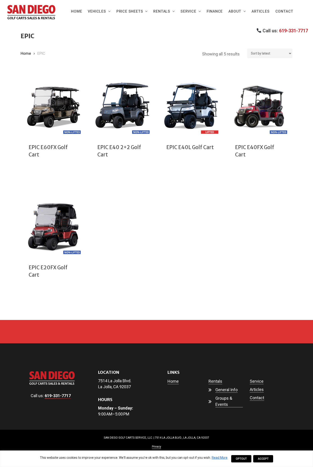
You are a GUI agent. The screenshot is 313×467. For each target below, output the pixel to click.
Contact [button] (257, 397)
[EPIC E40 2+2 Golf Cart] (122, 107)
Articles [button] (257, 389)
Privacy (156, 446)
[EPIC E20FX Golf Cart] (53, 227)
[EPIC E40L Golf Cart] (191, 107)
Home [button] (173, 381)
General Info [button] (226, 389)
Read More (220, 457)
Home (26, 53)
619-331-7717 (293, 30)
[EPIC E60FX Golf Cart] (53, 107)
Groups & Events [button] (223, 401)
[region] (156, 459)
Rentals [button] (215, 381)
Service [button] (257, 381)
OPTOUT (241, 458)
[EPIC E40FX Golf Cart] (259, 107)
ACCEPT (263, 458)
